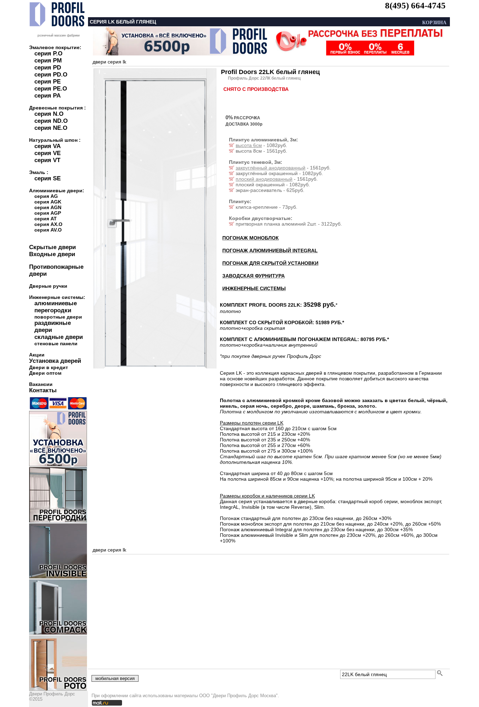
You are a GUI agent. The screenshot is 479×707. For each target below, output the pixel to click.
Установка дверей (55, 361)
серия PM (48, 60)
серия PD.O (50, 74)
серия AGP (47, 213)
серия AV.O (48, 230)
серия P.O (48, 53)
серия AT (45, 218)
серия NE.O (50, 128)
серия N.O (48, 114)
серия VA (47, 146)
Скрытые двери (52, 247)
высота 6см (249, 145)
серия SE (47, 178)
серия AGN (47, 207)
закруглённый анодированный (270, 168)
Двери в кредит (48, 367)
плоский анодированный (264, 179)
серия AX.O (48, 224)
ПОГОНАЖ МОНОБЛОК (250, 238)
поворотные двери (58, 317)
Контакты (43, 390)
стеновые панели (55, 343)
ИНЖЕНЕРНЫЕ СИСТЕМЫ (254, 288)
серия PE (47, 81)
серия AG (46, 196)
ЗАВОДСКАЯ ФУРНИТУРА (253, 276)
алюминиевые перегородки (55, 307)
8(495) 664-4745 (415, 5)
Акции (37, 355)
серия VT (47, 160)
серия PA (47, 95)
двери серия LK (109, 62)
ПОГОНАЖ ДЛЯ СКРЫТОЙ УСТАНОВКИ (270, 263)
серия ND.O (51, 121)
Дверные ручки (48, 286)
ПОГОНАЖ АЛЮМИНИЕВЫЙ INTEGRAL (270, 250)
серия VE (47, 153)
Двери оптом (45, 373)
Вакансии (41, 384)
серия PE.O (50, 88)
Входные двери (52, 254)
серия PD (47, 67)
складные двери (58, 337)
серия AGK (47, 202)
